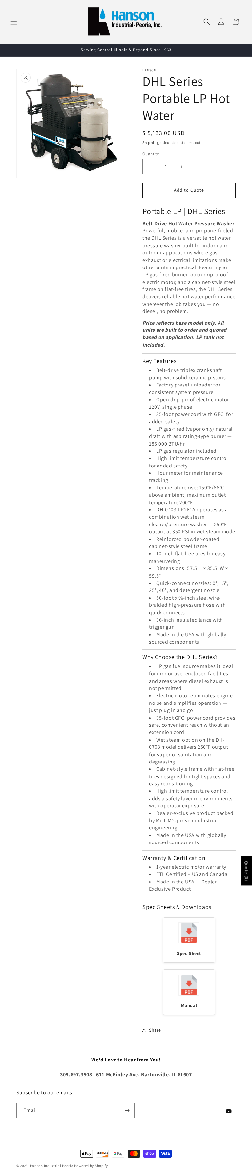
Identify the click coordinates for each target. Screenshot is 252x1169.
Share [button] (155, 1030)
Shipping (150, 142)
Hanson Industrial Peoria (52, 1165)
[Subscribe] (127, 1110)
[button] (14, 21)
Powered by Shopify (91, 1165)
